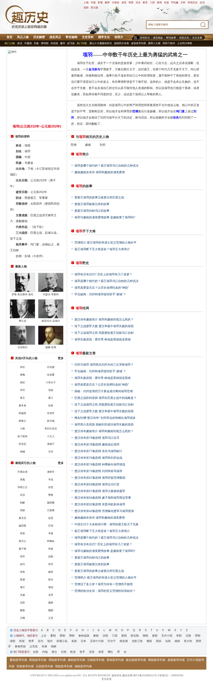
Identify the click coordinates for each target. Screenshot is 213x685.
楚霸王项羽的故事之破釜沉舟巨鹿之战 (99, 197)
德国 (177, 641)
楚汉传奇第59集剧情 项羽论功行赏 (96, 484)
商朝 (62, 635)
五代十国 (166, 635)
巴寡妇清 (22, 471)
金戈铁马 (94, 69)
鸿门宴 (180, 111)
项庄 (22, 587)
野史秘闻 (71, 37)
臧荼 (50, 571)
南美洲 (124, 641)
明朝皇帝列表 (64, 666)
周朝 (71, 635)
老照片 (118, 37)
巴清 (50, 525)
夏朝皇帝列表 (18, 660)
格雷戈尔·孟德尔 (51, 320)
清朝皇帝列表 (83, 666)
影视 (100, 2)
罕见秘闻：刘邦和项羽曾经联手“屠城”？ (100, 294)
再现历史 (193, 2)
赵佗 (22, 564)
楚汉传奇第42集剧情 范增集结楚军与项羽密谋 (104, 511)
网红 (110, 651)
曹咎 (50, 494)
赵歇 (50, 556)
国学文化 (104, 37)
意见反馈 (106, 679)
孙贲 (50, 487)
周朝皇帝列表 (57, 660)
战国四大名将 (121, 43)
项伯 (50, 587)
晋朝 (124, 635)
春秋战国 (83, 635)
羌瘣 (22, 479)
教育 (145, 2)
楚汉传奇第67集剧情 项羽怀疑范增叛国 (99, 477)
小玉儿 (50, 436)
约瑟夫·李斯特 (51, 294)
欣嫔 (50, 405)
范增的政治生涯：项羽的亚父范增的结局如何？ (105, 590)
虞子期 (22, 548)
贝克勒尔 (22, 347)
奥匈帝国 (20, 646)
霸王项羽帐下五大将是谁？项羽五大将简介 (102, 249)
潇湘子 (50, 444)
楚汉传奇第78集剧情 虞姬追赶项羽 (96, 444)
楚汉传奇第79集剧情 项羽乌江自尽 (96, 437)
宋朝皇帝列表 (25, 666)
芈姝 (50, 533)
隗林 (50, 602)
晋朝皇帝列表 (115, 660)
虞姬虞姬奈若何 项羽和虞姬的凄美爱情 (99, 172)
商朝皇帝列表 (38, 660)
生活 (202, 2)
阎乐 (50, 579)
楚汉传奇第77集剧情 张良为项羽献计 (98, 451)
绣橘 (22, 451)
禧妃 (22, 382)
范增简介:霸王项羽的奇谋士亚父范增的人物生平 (105, 242)
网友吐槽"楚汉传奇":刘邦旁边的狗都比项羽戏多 (105, 417)
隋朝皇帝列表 (157, 660)
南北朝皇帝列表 (136, 660)
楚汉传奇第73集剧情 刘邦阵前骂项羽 (98, 471)
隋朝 (145, 635)
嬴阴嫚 (50, 502)
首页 (9, 37)
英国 (158, 641)
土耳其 (34, 646)
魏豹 (50, 610)
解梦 (107, 2)
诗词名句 (145, 37)
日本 (83, 641)
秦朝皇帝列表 (76, 660)
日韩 (63, 651)
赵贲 (50, 518)
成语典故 (158, 37)
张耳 (50, 564)
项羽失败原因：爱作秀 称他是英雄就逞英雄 (102, 339)
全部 (35, 651)
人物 (86, 2)
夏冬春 (22, 405)
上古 (43, 635)
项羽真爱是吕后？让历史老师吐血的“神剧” (101, 287)
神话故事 (171, 37)
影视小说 (62, 641)
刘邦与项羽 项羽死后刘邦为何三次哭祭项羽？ (104, 364)
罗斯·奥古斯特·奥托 (22, 294)
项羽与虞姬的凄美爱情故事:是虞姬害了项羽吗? (104, 217)
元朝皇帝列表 (44, 666)
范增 (135, 111)
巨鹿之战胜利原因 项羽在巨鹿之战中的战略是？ (105, 397)
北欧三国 (137, 641)
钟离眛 (50, 541)
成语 (123, 2)
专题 (93, 2)
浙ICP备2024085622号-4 (146, 675)
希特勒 (44, 43)
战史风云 (55, 37)
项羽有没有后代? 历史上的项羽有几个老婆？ (103, 274)
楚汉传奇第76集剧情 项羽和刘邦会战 (98, 457)
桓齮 (22, 502)
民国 (22, 641)
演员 (91, 651)
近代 (40, 641)
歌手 (82, 651)
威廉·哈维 (50, 347)
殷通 (22, 579)
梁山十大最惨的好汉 (100, 43)
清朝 (12, 641)
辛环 (22, 390)
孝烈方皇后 (51, 428)
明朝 (197, 635)
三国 (152, 2)
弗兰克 (22, 320)
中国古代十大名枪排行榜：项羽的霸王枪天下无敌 (106, 524)
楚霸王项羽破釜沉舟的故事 (91, 204)
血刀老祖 (22, 436)
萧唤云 (22, 420)
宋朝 (179, 635)
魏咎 (22, 610)
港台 (54, 651)
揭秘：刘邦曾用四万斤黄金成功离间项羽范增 (103, 391)
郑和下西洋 (169, 43)
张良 (176, 117)
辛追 (50, 479)
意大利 (188, 641)
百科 (183, 2)
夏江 (50, 397)
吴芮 (50, 595)
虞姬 (88, 144)
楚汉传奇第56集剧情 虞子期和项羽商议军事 (102, 497)
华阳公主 (22, 487)
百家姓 (115, 2)
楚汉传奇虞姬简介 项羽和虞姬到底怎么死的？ (104, 319)
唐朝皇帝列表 (176, 660)
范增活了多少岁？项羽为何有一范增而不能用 (103, 584)
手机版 (174, 2)
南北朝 (135, 635)
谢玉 (22, 397)
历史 (138, 2)
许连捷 (50, 367)
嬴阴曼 (22, 525)
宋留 (22, 533)
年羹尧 (28, 43)
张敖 (22, 571)
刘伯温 (54, 43)
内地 (45, 651)
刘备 (36, 43)
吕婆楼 (50, 510)
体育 (101, 651)
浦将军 (50, 471)
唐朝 (154, 635)
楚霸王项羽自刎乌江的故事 (91, 210)
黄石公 (22, 541)
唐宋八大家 (154, 43)
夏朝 (53, 635)
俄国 (149, 641)
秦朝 (96, 635)
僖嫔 (50, 390)
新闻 (159, 2)
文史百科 (88, 37)
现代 (50, 641)
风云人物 (23, 37)
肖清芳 (50, 413)
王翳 (22, 618)
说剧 (86, 7)
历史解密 (39, 37)
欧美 (73, 651)
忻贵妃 (22, 444)
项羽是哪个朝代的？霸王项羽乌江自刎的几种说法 (106, 165)
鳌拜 (62, 43)
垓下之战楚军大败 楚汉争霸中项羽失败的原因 (104, 326)
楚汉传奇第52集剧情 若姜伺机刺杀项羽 (99, 504)
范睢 (22, 510)
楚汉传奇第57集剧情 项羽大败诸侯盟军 (99, 491)
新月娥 (50, 420)
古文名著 (197, 37)
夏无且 (22, 518)
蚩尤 (19, 43)
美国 (74, 641)
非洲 (44, 646)
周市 (22, 556)
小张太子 (51, 382)
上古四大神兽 (184, 43)
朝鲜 (53, 646)
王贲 (50, 618)
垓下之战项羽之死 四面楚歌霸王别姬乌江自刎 (104, 332)
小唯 (22, 428)
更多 (61, 358)
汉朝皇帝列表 (96, 660)
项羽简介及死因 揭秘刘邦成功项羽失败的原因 (104, 424)
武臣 (22, 602)
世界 (31, 641)
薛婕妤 (22, 413)
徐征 (22, 367)
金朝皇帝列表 (138, 43)
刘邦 (102, 144)
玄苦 (50, 451)
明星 (131, 2)
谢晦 (22, 374)
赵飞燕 (71, 43)
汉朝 (105, 635)
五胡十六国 (97, 641)
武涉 (22, 494)
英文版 (94, 7)
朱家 (50, 548)
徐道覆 (50, 374)
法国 (168, 641)
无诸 (22, 595)
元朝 (188, 635)
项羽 (88, 54)
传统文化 (184, 37)
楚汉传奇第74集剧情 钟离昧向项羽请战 (99, 464)
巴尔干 (112, 641)
